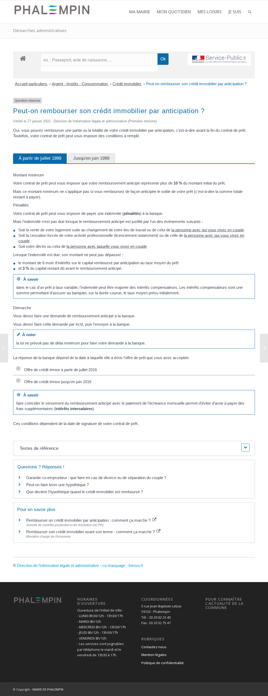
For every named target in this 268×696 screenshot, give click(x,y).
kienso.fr (136, 565)
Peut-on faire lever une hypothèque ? (57, 484)
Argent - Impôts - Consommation (80, 84)
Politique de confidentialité (162, 662)
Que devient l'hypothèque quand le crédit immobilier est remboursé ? (84, 492)
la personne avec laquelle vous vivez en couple (106, 246)
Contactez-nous (153, 647)
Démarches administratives (39, 30)
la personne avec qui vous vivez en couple (207, 230)
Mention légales (154, 654)
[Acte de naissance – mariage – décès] (4, 348)
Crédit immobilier (127, 84)
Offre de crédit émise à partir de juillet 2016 (59, 369)
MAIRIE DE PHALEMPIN (47, 689)
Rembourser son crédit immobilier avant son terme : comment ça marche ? (91, 532)
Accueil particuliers (31, 84)
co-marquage (113, 565)
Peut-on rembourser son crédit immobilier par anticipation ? (196, 84)
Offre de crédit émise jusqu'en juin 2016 (56, 381)
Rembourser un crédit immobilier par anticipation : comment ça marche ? (89, 520)
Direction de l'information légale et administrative (58, 565)
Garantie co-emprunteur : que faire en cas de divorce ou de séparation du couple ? (96, 477)
